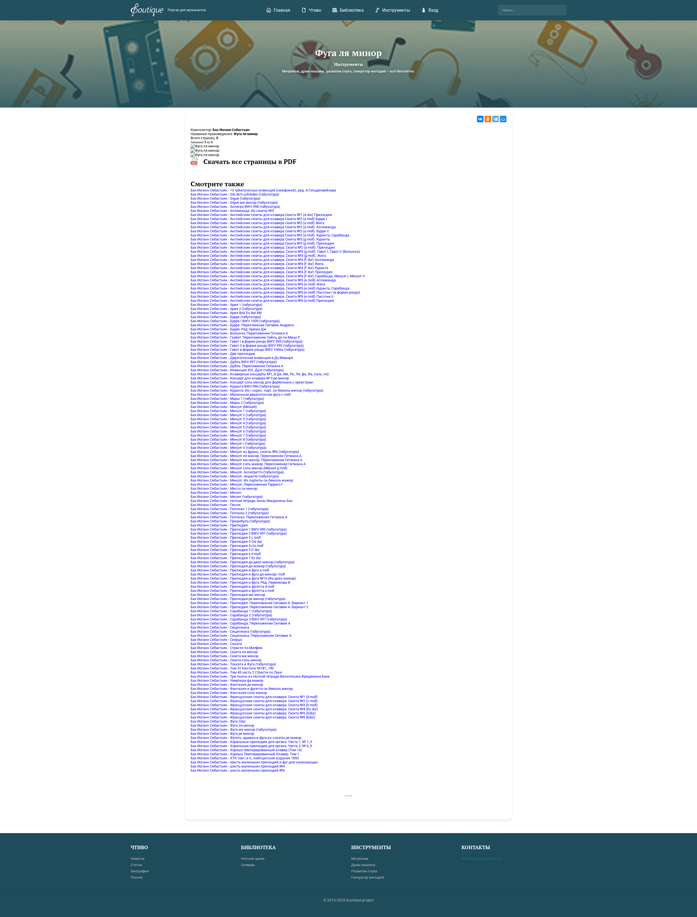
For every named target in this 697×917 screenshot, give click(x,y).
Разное (137, 877)
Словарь (248, 865)
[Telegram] (495, 119)
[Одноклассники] (488, 119)
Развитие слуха (364, 871)
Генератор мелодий (367, 877)
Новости (138, 859)
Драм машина (363, 865)
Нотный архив (252, 859)
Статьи (136, 865)
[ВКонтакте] (480, 119)
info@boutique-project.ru (481, 859)
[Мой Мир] (503, 119)
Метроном (359, 859)
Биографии (140, 871)
